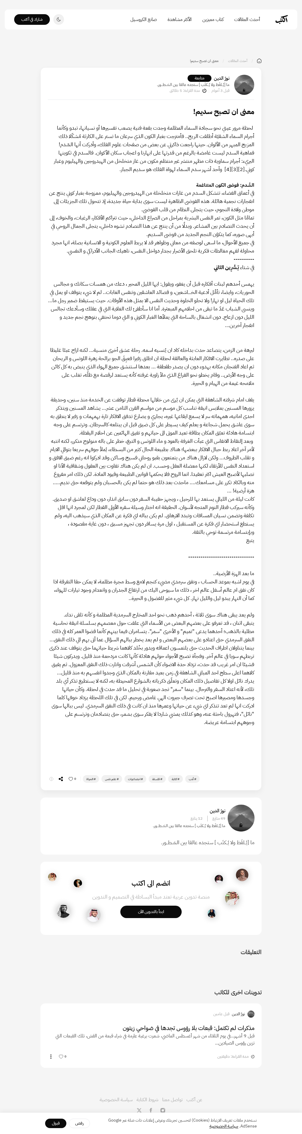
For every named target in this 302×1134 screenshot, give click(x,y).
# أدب (192, 779)
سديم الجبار (133, 169)
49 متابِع (218, 818)
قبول (56, 1123)
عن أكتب (194, 1099)
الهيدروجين (95, 161)
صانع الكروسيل (143, 19)
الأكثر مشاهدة (180, 19)
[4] (227, 169)
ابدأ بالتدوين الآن (151, 912)
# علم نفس (112, 779)
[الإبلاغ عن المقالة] (51, 778)
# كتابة (175, 779)
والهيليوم (74, 161)
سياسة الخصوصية (116, 1099)
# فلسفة (157, 779)
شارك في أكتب (32, 19)
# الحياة (91, 779)
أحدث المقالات (247, 19)
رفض (79, 1123)
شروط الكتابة (147, 1099)
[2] (241, 169)
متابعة (199, 78)
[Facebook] (151, 1110)
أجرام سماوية (227, 161)
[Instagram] (162, 1110)
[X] (139, 1110)
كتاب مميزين (213, 19)
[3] (234, 169)
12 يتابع (197, 818)
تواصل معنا (172, 1099)
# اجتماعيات (135, 779)
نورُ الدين (221, 78)
